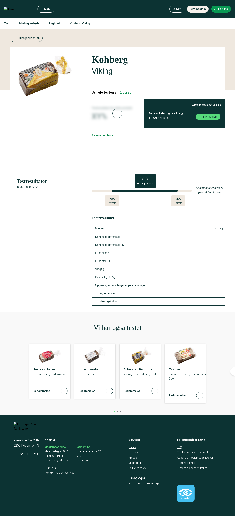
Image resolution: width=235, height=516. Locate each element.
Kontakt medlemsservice (59, 472)
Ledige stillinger (138, 452)
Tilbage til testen (29, 38)
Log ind (216, 104)
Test (7, 23)
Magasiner (135, 462)
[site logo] (18, 9)
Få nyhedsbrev (137, 468)
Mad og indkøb (29, 23)
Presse (133, 457)
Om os (132, 447)
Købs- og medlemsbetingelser (195, 457)
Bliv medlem (198, 9)
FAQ (179, 447)
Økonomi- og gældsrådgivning (146, 483)
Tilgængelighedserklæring (192, 468)
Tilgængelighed (186, 462)
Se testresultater (103, 135)
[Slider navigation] (114, 411)
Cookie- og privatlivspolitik (193, 452)
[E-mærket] (186, 493)
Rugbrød (54, 23)
